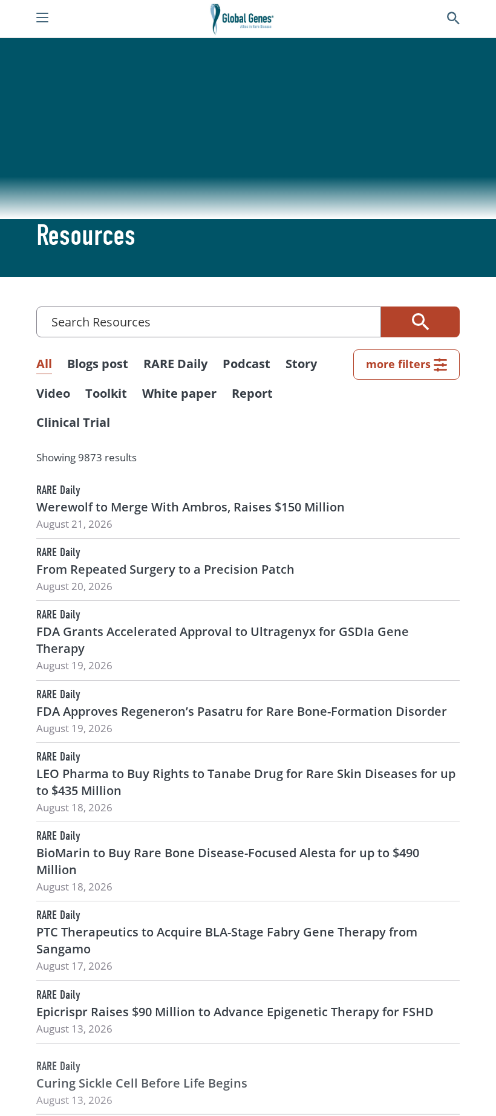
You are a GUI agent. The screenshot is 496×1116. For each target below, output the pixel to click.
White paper (179, 393)
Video (53, 393)
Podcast (246, 363)
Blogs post (97, 363)
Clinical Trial (73, 422)
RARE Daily (175, 363)
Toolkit (106, 393)
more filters (398, 364)
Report (252, 393)
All (44, 363)
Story (301, 363)
